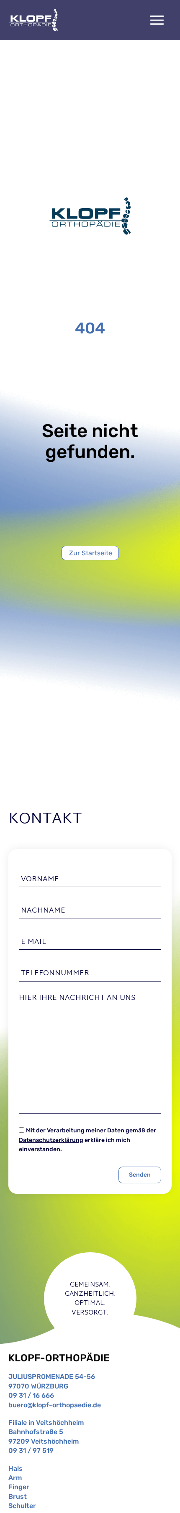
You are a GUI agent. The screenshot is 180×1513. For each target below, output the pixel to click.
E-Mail (33, 942)
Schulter (22, 1506)
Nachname (43, 911)
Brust (17, 1496)
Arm (15, 1478)
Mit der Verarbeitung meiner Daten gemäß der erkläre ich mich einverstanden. (87, 1140)
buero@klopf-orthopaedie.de (54, 1405)
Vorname (40, 879)
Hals (15, 1468)
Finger (18, 1487)
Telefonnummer (55, 973)
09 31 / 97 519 (31, 1451)
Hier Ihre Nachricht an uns (77, 998)
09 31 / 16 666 (31, 1395)
